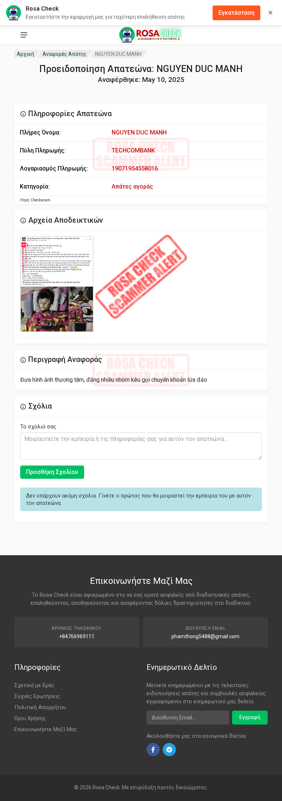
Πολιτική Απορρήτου (40, 707)
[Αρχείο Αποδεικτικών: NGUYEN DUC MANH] (56, 284)
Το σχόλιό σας (38, 426)
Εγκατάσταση (236, 12)
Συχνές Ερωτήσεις (37, 696)
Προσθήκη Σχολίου (52, 471)
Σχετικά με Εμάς (34, 685)
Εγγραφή (249, 717)
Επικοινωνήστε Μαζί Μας (45, 729)
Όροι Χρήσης (30, 718)
